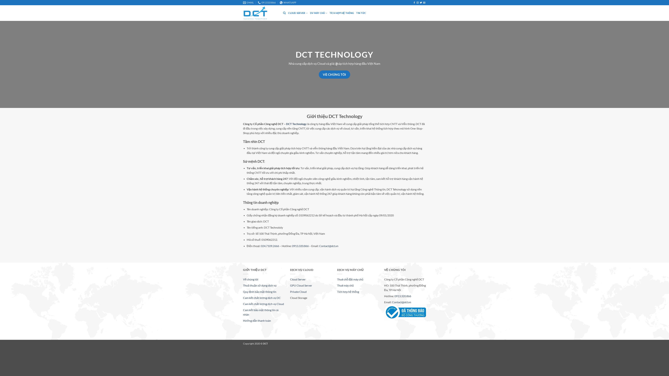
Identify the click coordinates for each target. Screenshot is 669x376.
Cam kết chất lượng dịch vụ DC (262, 297)
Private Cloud (298, 291)
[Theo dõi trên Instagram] (418, 3)
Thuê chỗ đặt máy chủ (350, 279)
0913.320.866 (300, 246)
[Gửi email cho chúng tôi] (424, 3)
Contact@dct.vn (328, 246)
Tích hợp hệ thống (342, 13)
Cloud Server (296, 13)
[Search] (284, 13)
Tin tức (361, 13)
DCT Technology (296, 124)
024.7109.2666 (270, 246)
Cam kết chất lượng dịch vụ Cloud (263, 304)
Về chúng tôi (250, 279)
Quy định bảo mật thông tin (259, 291)
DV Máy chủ (317, 13)
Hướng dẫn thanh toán (257, 320)
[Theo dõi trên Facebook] (414, 3)
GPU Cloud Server (301, 285)
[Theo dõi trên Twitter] (421, 3)
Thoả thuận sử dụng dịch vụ (259, 285)
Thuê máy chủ (345, 285)
